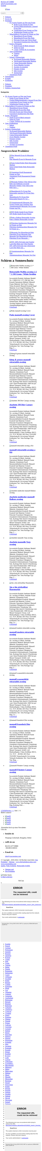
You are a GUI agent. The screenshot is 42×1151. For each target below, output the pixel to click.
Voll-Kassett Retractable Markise (25, 61)
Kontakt (8, 78)
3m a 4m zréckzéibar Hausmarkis (18, 588)
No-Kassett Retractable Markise (24, 59)
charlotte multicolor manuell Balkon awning (21, 498)
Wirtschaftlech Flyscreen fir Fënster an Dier (24, 34)
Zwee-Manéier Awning (22, 65)
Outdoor (16, 53)
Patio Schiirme (11, 866)
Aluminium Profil (15, 75)
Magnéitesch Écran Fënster (23, 36)
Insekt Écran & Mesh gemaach (24, 46)
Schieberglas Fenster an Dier (23, 32)
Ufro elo (4, 829)
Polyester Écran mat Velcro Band (25, 40)
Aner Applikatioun (15, 51)
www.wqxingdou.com (8, 864)
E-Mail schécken (6, 877)
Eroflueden (9, 80)
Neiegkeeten (9, 76)
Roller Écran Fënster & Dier (23, 24)
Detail (15, 307)
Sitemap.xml (9, 869)
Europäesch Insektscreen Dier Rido (26, 42)
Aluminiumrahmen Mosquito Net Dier (22, 255)
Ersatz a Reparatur (15, 44)
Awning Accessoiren (21, 67)
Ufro (11, 307)
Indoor (16, 55)
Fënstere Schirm (19, 69)
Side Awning (18, 71)
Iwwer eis (8, 19)
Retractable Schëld (23, 866)
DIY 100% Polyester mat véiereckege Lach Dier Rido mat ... (22, 247)
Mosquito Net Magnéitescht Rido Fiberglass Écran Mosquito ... (20, 237)
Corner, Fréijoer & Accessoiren (24, 50)
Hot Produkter (10, 871)
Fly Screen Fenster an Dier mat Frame (22, 23)
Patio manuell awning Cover (22, 315)
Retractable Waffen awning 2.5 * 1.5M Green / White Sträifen (23, 273)
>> (13, 811)
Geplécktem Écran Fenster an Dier (25, 30)
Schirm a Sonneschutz (17, 57)
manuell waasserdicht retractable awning (18, 680)
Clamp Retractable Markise (23, 63)
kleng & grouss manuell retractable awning (19, 361)
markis (3, 866)
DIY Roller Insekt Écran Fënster (20, 214)
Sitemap (11, 862)
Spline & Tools (19, 48)
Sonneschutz (18, 73)
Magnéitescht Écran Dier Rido (24, 38)
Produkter (8, 21)
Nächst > (9, 811)
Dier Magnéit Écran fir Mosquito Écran (22, 159)
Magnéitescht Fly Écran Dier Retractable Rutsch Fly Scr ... (19, 198)
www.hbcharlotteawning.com (26, 862)
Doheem (8, 17)
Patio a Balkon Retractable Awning (21, 219)
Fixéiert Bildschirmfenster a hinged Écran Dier (25, 100)
